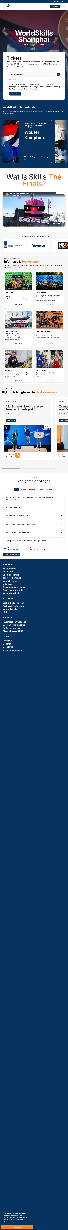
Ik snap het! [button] (17, 1227)
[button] (62, 6)
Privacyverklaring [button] (9, 1222)
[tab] (16, 489)
